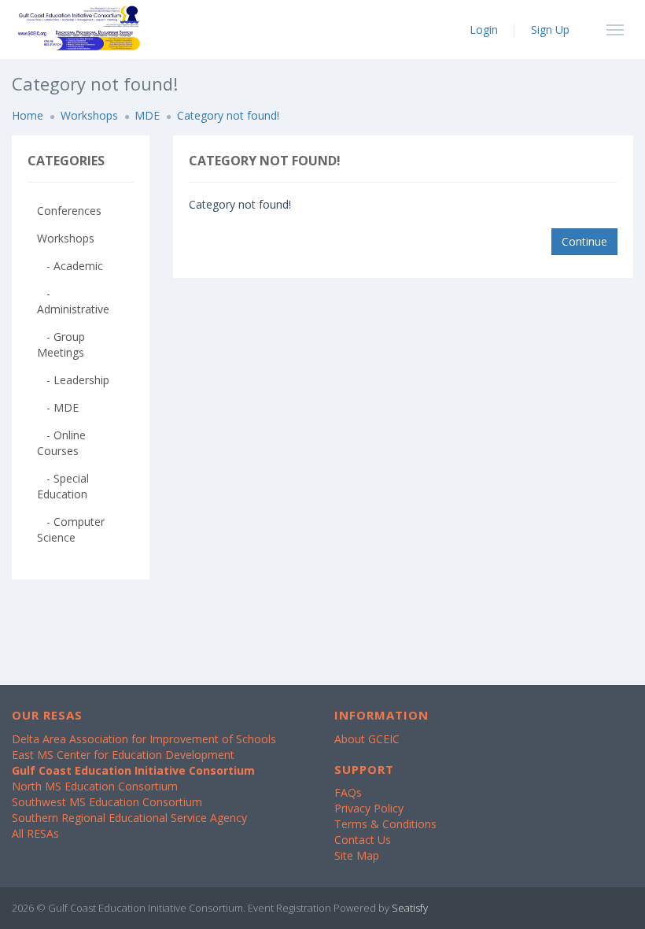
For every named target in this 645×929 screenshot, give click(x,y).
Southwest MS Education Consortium (107, 801)
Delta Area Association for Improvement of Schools (144, 738)
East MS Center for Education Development (123, 754)
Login (484, 29)
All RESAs (35, 833)
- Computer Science (71, 529)
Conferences (69, 210)
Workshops (89, 115)
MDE (147, 115)
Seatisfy (410, 908)
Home (27, 115)
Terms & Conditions (385, 823)
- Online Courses (61, 442)
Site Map (356, 855)
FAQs (348, 792)
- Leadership (73, 379)
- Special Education (63, 486)
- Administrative (73, 301)
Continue (584, 241)
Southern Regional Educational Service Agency (129, 817)
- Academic (70, 265)
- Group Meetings (61, 344)
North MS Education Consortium (95, 786)
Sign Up (550, 29)
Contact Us (362, 839)
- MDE (58, 407)
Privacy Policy (369, 808)
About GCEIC (367, 738)
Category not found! (228, 115)
